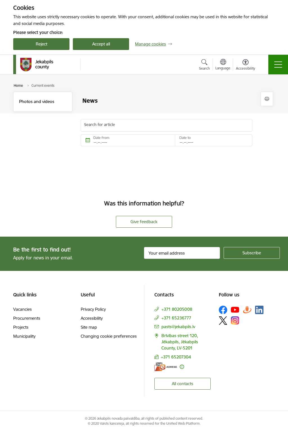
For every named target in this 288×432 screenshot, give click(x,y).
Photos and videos (36, 101)
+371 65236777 (176, 318)
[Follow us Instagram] (235, 320)
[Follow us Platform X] (223, 320)
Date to (185, 138)
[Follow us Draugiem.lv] (247, 309)
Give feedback (144, 221)
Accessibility (92, 318)
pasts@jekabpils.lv (178, 326)
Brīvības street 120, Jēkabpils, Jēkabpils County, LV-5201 (179, 342)
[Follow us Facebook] (223, 310)
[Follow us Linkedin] (259, 310)
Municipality (24, 336)
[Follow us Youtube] (235, 309)
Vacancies (22, 309)
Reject (41, 44)
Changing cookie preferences (109, 336)
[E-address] (165, 366)
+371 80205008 (176, 309)
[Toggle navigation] (278, 64)
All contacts (182, 383)
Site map (89, 327)
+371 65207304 (176, 357)
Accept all (101, 44)
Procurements (26, 318)
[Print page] (267, 99)
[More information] (182, 367)
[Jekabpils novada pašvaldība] (36, 64)
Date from (101, 138)
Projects (20, 327)
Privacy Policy (93, 309)
